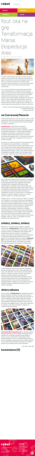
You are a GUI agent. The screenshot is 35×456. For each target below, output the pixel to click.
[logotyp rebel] (6, 3)
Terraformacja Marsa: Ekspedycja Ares (11, 332)
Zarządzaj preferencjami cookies (32, 452)
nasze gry (5, 10)
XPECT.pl (8, 451)
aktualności (5, 14)
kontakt (22, 14)
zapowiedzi (23, 10)
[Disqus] (17, 374)
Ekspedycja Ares (5, 126)
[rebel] (6, 445)
